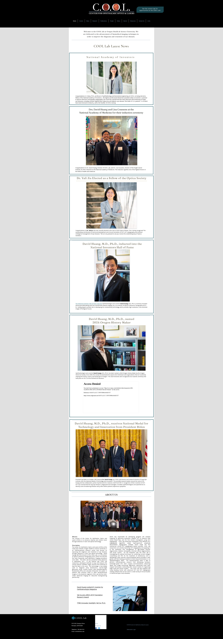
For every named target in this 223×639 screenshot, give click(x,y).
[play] (143, 609)
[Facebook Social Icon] (96, 628)
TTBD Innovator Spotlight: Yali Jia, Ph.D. (91, 603)
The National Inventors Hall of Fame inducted (89, 303)
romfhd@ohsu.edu (79, 631)
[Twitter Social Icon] (99, 628)
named (116, 373)
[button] (130, 598)
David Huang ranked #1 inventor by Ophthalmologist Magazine (90, 588)
